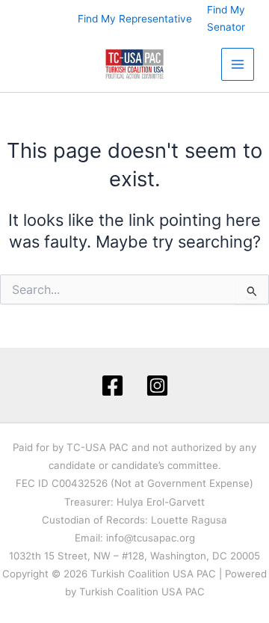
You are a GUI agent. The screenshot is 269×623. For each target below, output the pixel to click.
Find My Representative (135, 19)
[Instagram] (157, 385)
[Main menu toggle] (237, 64)
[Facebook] (112, 385)
